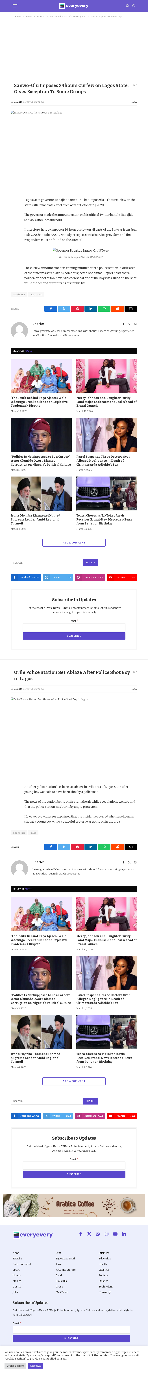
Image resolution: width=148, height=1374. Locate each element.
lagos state (36, 294)
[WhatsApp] (14, 242)
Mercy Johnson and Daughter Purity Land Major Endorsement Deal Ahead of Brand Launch (106, 402)
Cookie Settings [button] (15, 1365)
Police (33, 832)
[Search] (127, 6)
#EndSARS (19, 294)
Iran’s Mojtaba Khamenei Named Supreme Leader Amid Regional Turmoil (35, 519)
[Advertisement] (74, 49)
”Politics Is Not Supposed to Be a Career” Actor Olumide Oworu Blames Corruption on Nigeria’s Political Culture (41, 460)
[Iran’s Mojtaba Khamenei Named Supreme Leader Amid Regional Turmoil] (41, 494)
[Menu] (15, 6)
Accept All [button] (35, 1365)
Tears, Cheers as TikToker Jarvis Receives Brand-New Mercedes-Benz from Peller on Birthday (104, 519)
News (134, 102)
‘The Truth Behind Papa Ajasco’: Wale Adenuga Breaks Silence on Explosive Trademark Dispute (39, 402)
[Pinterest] (14, 226)
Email (74, 621)
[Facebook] (14, 209)
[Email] (14, 251)
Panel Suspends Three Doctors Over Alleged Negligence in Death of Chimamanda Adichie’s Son (103, 460)
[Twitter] (14, 217)
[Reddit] (14, 234)
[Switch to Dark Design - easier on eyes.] (133, 5)
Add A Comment (74, 542)
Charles (18, 102)
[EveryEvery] (73, 5)
